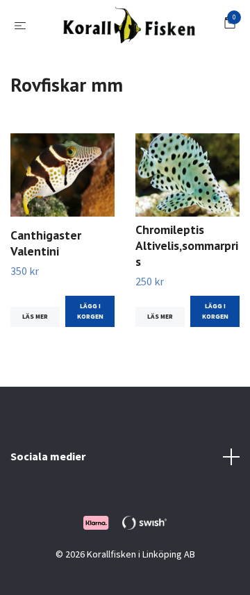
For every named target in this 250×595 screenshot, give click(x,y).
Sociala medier (47, 490)
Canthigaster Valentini (45, 277)
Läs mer (35, 350)
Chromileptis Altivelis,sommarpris (186, 279)
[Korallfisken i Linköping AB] (140, 33)
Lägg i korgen (90, 345)
